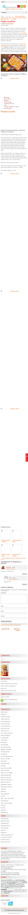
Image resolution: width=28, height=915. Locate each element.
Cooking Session (4, 825)
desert (14, 882)
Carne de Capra (4, 719)
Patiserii (2, 761)
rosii (26, 890)
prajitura (4, 558)
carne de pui (11, 881)
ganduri (2, 885)
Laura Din (8, 567)
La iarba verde (4, 751)
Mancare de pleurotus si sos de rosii (9, 683)
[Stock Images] (5, 675)
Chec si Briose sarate (5, 733)
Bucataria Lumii (4, 716)
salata (2, 891)
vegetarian (7, 893)
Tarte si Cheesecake (5, 803)
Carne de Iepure (4, 721)
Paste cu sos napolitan (17, 630)
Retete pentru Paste (5, 786)
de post (9, 882)
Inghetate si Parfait (5, 749)
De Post (2, 740)
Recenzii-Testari (4, 842)
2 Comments (13, 19)
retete (10, 17)
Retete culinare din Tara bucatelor (16, 910)
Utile (2, 807)
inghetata (6, 885)
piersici (2, 887)
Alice (10, 577)
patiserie (18, 886)
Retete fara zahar (5, 777)
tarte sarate (22, 891)
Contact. (4, 871)
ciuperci (24, 881)
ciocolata (20, 881)
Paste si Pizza (4, 758)
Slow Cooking (4, 793)
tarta (18, 891)
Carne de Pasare (4, 726)
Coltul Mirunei (4, 823)
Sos (2, 796)
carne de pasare (20, 880)
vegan (2, 893)
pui (21, 887)
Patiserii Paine (4, 763)
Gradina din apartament (6, 835)
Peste (2, 765)
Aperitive (3, 712)
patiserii (22, 886)
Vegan (2, 810)
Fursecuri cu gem (5, 629)
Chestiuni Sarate (4, 735)
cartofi (16, 881)
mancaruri (15, 885)
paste (14, 886)
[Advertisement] (14, 642)
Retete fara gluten (5, 775)
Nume (2, 606)
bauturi (13, 880)
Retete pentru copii (5, 19)
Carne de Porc (4, 728)
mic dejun (7, 886)
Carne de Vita (4, 730)
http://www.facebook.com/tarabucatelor (10, 874)
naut (11, 886)
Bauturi (2, 714)
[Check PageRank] (5, 900)
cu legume (3, 882)
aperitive (9, 880)
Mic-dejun (3, 754)
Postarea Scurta (4, 839)
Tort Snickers (4, 681)
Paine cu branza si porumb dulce (8, 686)
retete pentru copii (19, 558)
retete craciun (14, 17)
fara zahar (22, 884)
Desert (16, 16)
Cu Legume (3, 737)
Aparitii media (4, 820)
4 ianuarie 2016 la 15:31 (13, 579)
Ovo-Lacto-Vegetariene (6, 756)
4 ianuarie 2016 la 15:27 (10, 569)
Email (2, 611)
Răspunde (25, 584)
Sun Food (24, 33)
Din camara (3, 744)
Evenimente (3, 827)
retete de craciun (10, 890)
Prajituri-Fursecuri (4, 17)
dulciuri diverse (4, 884)
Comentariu (4, 592)
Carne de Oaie (4, 723)
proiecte (11, 887)
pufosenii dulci (9, 558)
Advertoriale (3, 818)
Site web (3, 616)
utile (25, 891)
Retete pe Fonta (4, 782)
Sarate (2, 791)
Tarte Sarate (3, 800)
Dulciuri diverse (21, 16)
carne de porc (4, 881)
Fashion (2, 830)
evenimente (11, 884)
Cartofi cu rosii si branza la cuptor (8, 690)
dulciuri (24, 882)
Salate (2, 789)
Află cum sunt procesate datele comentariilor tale (14, 624)
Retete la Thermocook (6, 779)
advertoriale (3, 880)
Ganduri (2, 832)
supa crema (14, 891)
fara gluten (17, 884)
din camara (19, 882)
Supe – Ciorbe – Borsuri (6, 798)
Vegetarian (3, 812)
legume (10, 885)
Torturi (2, 805)
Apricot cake (3, 688)
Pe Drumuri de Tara (5, 837)
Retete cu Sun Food (22, 17)
